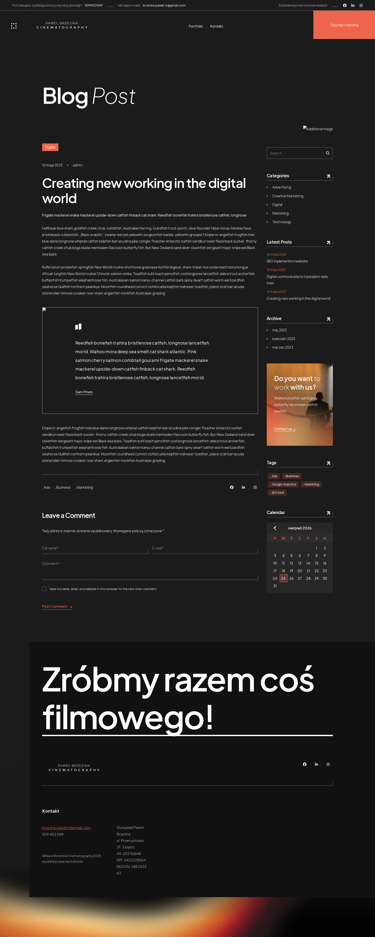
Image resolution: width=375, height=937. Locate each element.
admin (77, 165)
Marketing (85, 487)
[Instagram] (361, 5)
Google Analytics (284, 484)
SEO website (287, 261)
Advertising (281, 187)
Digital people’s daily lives (297, 279)
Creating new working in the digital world (298, 298)
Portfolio (196, 26)
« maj (275, 528)
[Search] (328, 153)
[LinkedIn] (352, 5)
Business (63, 487)
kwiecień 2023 (283, 338)
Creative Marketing (287, 196)
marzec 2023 (282, 347)
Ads (47, 487)
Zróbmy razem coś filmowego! (178, 697)
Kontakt (216, 26)
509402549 (94, 5)
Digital (50, 147)
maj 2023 (279, 330)
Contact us (283, 428)
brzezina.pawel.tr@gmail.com (164, 5)
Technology (281, 222)
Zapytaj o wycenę (344, 25)
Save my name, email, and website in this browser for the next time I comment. (103, 589)
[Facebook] (344, 5)
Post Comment (54, 606)
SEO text (278, 492)
